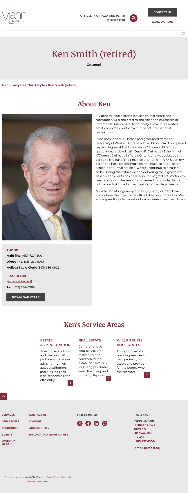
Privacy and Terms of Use (48, 434)
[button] (134, 18)
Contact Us (38, 414)
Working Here (9, 443)
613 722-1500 (145, 441)
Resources (10, 428)
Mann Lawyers (13, 85)
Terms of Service (34, 482)
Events (7, 434)
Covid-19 (35, 421)
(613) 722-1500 (116, 20)
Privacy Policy (60, 477)
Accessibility (39, 428)
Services (8, 414)
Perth (120, 15)
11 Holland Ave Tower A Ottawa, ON (144, 429)
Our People (36, 85)
